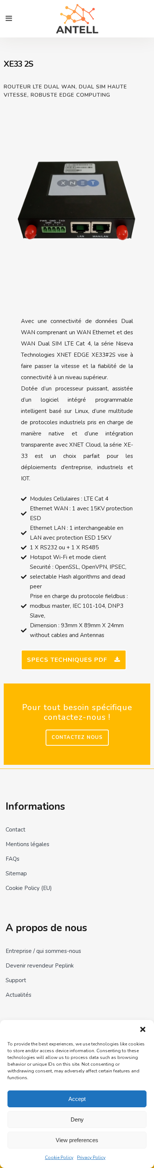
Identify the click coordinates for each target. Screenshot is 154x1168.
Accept (77, 1099)
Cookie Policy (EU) (29, 888)
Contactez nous (77, 737)
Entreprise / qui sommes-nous (43, 951)
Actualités (18, 995)
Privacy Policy (91, 1158)
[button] (143, 1029)
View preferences (77, 1140)
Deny (77, 1119)
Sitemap (16, 873)
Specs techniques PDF (67, 660)
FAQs (12, 859)
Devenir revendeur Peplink (40, 965)
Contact (15, 829)
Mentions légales (27, 844)
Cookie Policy (59, 1158)
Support (16, 980)
